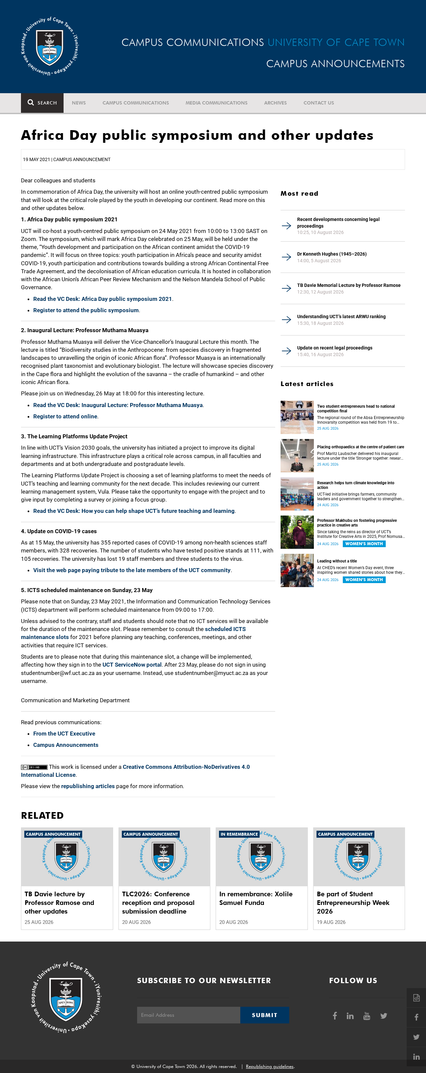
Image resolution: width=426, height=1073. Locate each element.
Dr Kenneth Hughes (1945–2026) (332, 254)
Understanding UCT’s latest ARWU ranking (341, 316)
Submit (264, 1015)
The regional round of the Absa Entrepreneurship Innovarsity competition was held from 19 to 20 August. (360, 420)
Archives (275, 103)
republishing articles (88, 786)
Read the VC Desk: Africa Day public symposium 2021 (102, 299)
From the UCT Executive (64, 733)
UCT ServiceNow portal (132, 664)
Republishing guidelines (270, 1066)
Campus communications (136, 103)
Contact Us (319, 103)
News (79, 103)
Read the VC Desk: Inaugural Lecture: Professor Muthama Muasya (118, 405)
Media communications (217, 103)
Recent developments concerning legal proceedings (338, 223)
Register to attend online (65, 416)
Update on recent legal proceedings (334, 347)
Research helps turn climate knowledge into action (355, 485)
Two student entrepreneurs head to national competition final (356, 408)
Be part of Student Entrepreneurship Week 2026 (353, 902)
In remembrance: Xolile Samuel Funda (256, 898)
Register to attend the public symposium (86, 310)
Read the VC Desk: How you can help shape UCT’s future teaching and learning (134, 511)
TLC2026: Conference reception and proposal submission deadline (158, 902)
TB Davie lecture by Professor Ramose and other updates (59, 902)
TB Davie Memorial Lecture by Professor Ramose (349, 285)
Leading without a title (337, 561)
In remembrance (239, 834)
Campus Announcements (66, 745)
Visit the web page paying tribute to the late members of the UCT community (132, 570)
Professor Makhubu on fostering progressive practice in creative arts (357, 523)
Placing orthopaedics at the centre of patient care (360, 447)
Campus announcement (53, 834)
